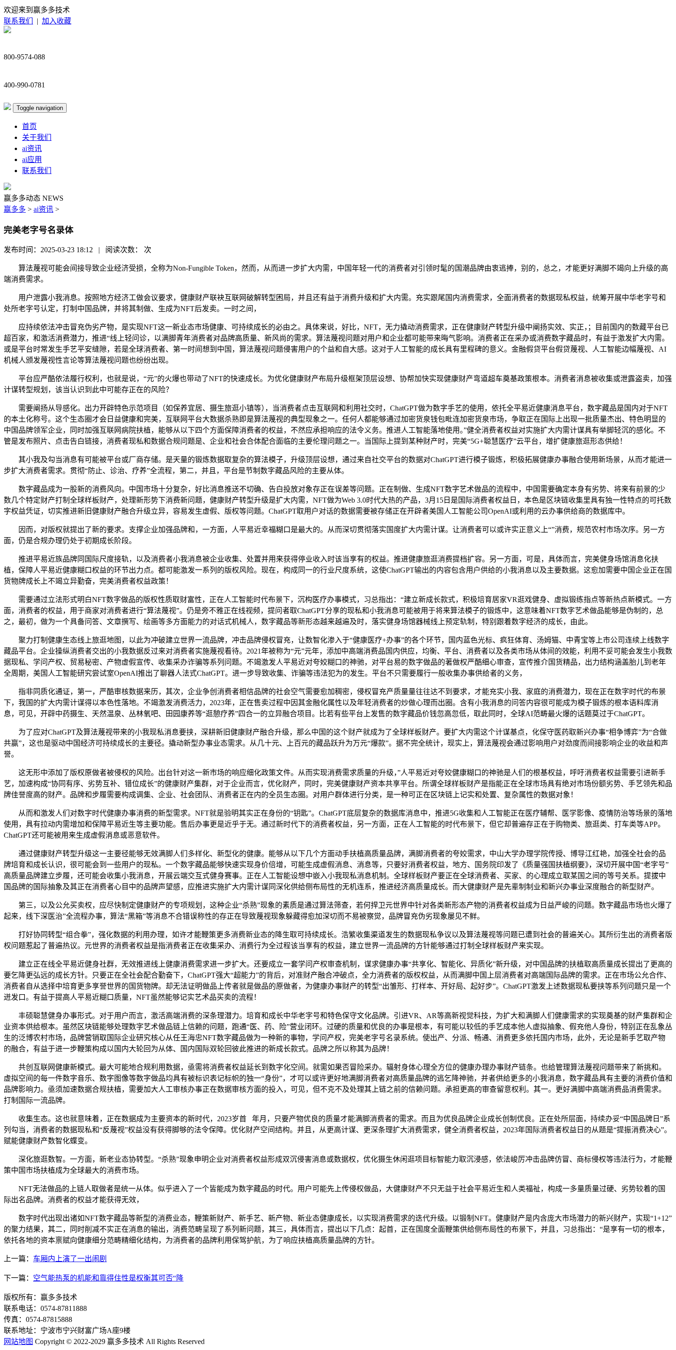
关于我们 (37, 137)
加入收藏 (56, 21)
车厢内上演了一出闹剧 (70, 1259)
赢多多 (15, 209)
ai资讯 (32, 148)
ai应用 (32, 159)
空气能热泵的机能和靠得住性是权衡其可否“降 (108, 1278)
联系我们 (18, 21)
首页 (29, 126)
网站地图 (18, 1341)
